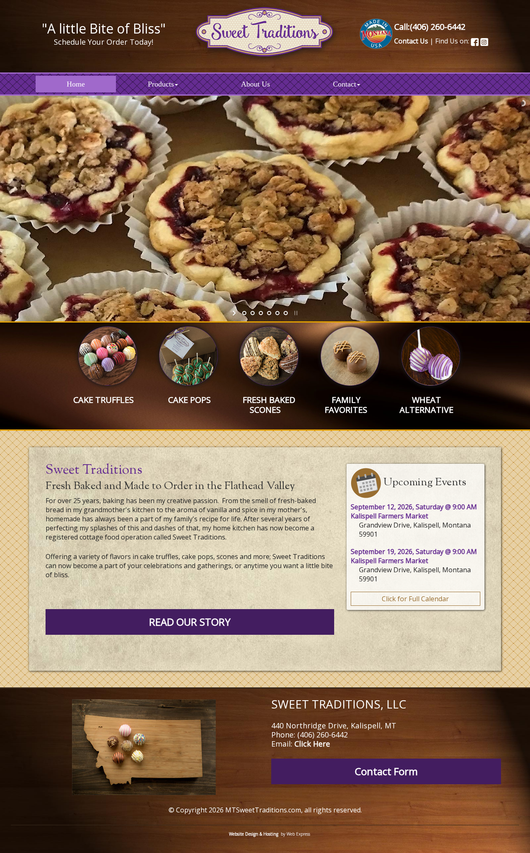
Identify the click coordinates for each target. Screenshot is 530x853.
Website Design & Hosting (253, 834)
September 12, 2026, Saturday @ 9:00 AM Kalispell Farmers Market (414, 511)
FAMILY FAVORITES (346, 404)
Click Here (312, 744)
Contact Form (386, 771)
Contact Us (411, 41)
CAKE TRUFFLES (103, 399)
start (235, 313)
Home (76, 84)
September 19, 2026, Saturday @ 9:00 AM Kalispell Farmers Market (414, 556)
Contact (344, 84)
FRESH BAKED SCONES (269, 404)
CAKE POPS (189, 399)
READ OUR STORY (190, 622)
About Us (255, 84)
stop (295, 313)
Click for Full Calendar (415, 598)
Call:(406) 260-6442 (429, 26)
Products (161, 84)
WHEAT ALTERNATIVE (426, 404)
